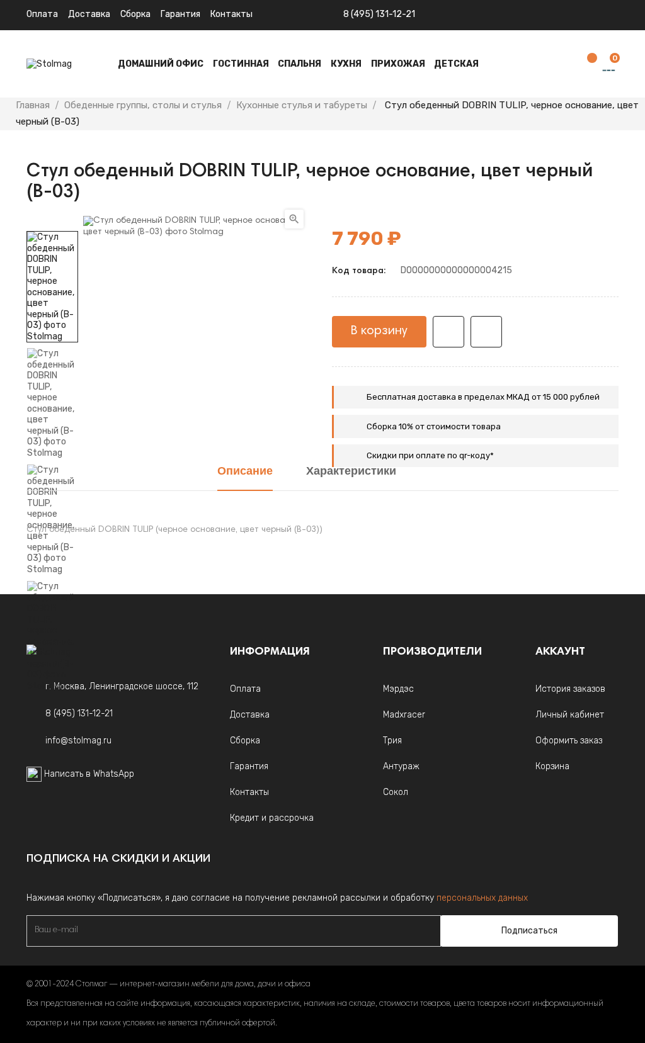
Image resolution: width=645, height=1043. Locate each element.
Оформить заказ (568, 740)
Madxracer (404, 714)
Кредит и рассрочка (272, 818)
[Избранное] (586, 64)
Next (52, 222)
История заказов (570, 689)
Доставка (89, 14)
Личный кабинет (569, 714)
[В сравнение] (486, 331)
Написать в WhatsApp (89, 774)
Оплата (42, 14)
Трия (392, 740)
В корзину (379, 331)
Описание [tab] (245, 472)
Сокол (395, 792)
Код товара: (358, 271)
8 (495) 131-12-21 (379, 14)
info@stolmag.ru (78, 740)
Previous (52, 700)
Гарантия (180, 14)
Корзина (552, 766)
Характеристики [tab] (351, 472)
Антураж (401, 766)
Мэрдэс (398, 689)
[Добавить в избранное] (448, 331)
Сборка (135, 14)
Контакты (249, 792)
